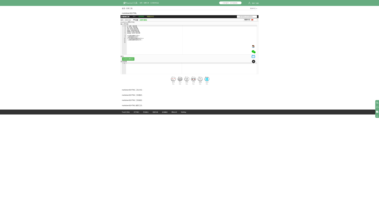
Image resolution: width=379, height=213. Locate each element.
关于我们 (136, 112)
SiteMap (183, 112)
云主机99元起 (154, 3)
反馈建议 (165, 112)
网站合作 (174, 112)
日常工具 (129, 8)
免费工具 (146, 3)
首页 (141, 3)
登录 (253, 3)
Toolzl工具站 (126, 112)
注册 (257, 3)
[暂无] (377, 103)
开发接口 (146, 112)
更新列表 (155, 112)
